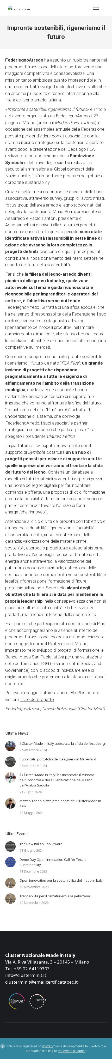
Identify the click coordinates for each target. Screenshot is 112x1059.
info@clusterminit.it (25, 975)
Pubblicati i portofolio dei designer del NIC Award (58, 759)
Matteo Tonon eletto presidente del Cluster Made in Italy (60, 803)
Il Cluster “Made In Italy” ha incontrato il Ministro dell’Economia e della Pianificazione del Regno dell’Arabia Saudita (57, 780)
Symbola (36, 452)
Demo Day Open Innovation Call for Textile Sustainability (53, 862)
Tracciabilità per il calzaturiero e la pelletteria (55, 896)
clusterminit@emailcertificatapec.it (41, 982)
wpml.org (48, 1046)
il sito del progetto (37, 699)
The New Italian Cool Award (41, 844)
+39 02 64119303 (32, 969)
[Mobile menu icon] (96, 8)
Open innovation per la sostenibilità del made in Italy (61, 880)
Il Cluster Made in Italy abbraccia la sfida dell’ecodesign (63, 743)
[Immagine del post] (10, 746)
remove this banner (71, 1051)
